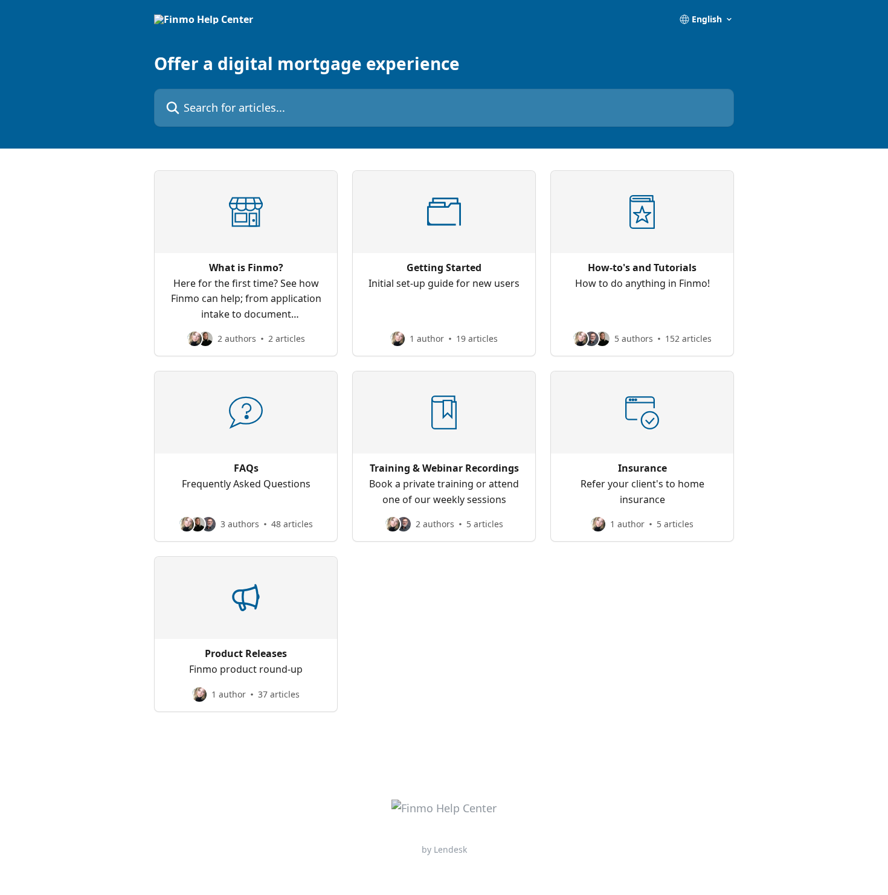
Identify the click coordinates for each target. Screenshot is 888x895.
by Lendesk (444, 849)
